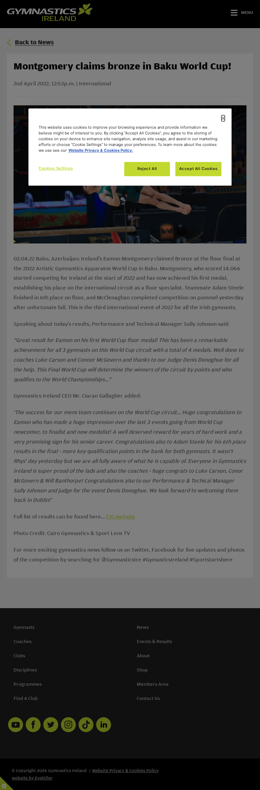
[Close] (223, 118)
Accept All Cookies (198, 169)
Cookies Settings (56, 168)
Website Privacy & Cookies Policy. (100, 150)
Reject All (147, 169)
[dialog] (130, 147)
